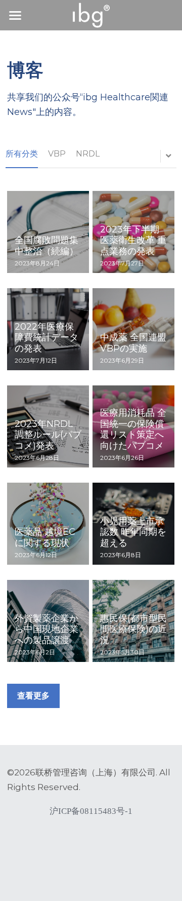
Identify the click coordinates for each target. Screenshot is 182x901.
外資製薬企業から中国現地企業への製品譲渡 (46, 629)
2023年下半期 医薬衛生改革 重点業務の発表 (133, 240)
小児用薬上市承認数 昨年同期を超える (133, 532)
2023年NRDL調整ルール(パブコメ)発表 (48, 434)
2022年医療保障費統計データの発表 (46, 337)
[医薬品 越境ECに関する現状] (48, 524)
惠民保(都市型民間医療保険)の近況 (133, 629)
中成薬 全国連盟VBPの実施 (133, 343)
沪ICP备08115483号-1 (91, 811)
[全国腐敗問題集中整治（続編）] (48, 232)
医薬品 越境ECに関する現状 (45, 538)
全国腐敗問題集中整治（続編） (46, 245)
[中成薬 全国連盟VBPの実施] (133, 329)
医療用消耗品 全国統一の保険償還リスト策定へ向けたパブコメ (133, 429)
